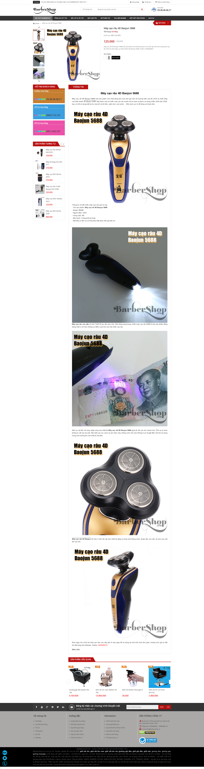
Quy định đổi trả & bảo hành (115, 728)
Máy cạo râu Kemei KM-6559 (53, 150)
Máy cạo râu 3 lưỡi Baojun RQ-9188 (53, 187)
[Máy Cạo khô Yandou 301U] (40, 201)
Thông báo (39, 731)
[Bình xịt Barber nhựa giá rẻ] (133, 677)
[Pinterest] (52, 707)
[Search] (142, 9)
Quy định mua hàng (112, 731)
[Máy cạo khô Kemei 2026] (40, 214)
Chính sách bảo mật (112, 721)
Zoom (97, 78)
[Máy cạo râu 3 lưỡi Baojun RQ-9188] (40, 189)
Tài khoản (147, 2)
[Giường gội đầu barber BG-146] (80, 677)
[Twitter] (58, 707)
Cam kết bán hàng (41, 724)
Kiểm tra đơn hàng (163, 2)
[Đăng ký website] (148, 740)
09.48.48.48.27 (164, 10)
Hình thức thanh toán (78, 724)
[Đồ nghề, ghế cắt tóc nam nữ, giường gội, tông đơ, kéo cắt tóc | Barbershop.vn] (45, 10)
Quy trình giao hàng (77, 728)
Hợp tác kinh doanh (77, 734)
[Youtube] (42, 707)
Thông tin (78, 87)
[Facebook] (36, 707)
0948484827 (153, 726)
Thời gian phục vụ (112, 738)
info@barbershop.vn (153, 729)
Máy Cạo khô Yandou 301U (54, 200)
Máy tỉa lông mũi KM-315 (54, 163)
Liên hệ (37, 734)
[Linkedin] (63, 707)
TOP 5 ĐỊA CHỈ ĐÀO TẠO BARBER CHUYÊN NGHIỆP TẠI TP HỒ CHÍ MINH (67, 2)
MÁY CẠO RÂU (116, 35)
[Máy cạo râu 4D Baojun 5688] (39, 35)
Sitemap (38, 738)
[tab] (78, 87)
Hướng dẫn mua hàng (78, 721)
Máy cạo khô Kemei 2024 (53, 175)
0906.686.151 (163, 726)
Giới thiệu (38, 721)
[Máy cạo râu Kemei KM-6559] (40, 152)
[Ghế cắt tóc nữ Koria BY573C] (159, 677)
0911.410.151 (53, 131)
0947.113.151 (53, 115)
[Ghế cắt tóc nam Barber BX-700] (106, 677)
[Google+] (47, 707)
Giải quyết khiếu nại (112, 724)
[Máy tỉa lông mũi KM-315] (40, 165)
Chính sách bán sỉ (76, 738)
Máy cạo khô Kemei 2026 (53, 212)
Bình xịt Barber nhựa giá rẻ (132, 690)
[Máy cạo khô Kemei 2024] (40, 177)
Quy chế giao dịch (77, 731)
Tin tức (37, 728)
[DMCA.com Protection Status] (147, 732)
